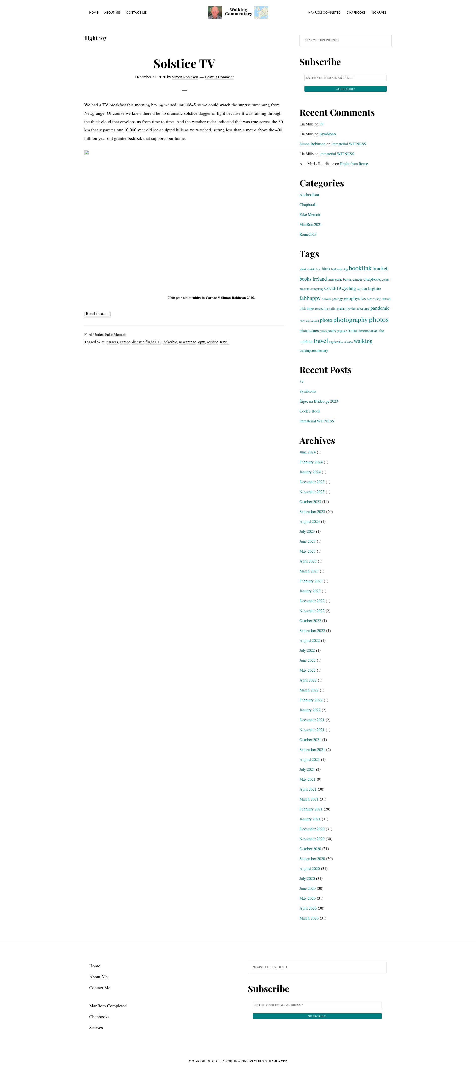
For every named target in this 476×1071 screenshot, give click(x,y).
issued (319, 308)
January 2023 (310, 590)
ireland (386, 299)
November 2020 (312, 838)
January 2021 (310, 818)
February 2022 (311, 699)
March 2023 (309, 570)
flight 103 (153, 341)
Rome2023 (308, 234)
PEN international (309, 321)
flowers (326, 299)
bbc (318, 269)
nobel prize (363, 308)
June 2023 (307, 541)
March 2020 (309, 918)
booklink (360, 267)
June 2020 (307, 888)
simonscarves (368, 330)
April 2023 (308, 561)
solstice (212, 341)
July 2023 (307, 531)
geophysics (355, 298)
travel (224, 341)
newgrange (187, 341)
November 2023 (312, 491)
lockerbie (170, 341)
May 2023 (307, 551)
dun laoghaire (371, 288)
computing (316, 289)
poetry (331, 330)
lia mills (330, 308)
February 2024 (311, 461)
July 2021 (307, 769)
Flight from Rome (354, 163)
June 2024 (307, 451)
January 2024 (310, 471)
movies (351, 308)
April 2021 (308, 789)
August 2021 (309, 759)
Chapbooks (308, 204)
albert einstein (307, 269)
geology (337, 298)
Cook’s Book (309, 411)
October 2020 (310, 848)
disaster (138, 341)
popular (342, 331)
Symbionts (328, 133)
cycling (349, 288)
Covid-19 (332, 288)
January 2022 (310, 709)
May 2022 (307, 670)
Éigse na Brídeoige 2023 (318, 401)
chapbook (372, 279)
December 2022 (312, 600)
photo (326, 319)
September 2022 (312, 630)
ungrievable (336, 342)
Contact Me (99, 987)
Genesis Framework (270, 1061)
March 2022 (309, 689)
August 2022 (309, 640)
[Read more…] (97, 314)
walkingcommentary (313, 350)
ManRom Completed (108, 1006)
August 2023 (309, 521)
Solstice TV (184, 63)
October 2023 (310, 501)
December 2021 (312, 719)
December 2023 (312, 481)
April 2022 (308, 680)
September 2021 (312, 749)
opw (201, 341)
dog (359, 289)
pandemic (379, 307)
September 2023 (312, 511)
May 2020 (307, 898)
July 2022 (307, 650)
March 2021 (309, 799)
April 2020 (308, 908)
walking (363, 341)
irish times (306, 308)
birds (326, 268)
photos (378, 319)
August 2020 (309, 868)
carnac (125, 341)
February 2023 (311, 580)
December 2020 (312, 828)
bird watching (339, 269)
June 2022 (307, 660)
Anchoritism (309, 194)
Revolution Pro (235, 1061)
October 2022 (310, 620)
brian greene (335, 279)
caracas (112, 341)
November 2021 (312, 729)
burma (347, 279)
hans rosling (374, 299)
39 (322, 123)
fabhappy (310, 298)
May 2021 (307, 779)
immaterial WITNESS (348, 143)
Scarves (96, 1027)
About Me (98, 977)
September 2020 (312, 858)
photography (350, 319)
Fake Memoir (115, 334)
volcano (348, 342)
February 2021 (311, 808)
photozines (309, 330)
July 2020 (307, 878)
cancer (357, 279)
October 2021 (310, 739)
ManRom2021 (310, 224)
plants (323, 331)
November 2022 (312, 610)
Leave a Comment (219, 76)
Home (94, 966)
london (340, 308)
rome (352, 330)
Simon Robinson (312, 143)
